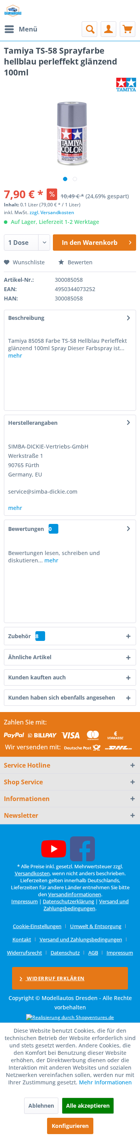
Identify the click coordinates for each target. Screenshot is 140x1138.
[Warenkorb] (127, 29)
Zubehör (23, 636)
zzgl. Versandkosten (52, 212)
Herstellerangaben (33, 422)
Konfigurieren (70, 1125)
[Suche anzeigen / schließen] (89, 29)
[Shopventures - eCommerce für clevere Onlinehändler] (70, 1017)
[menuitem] (20, 29)
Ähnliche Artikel (29, 657)
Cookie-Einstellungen (37, 926)
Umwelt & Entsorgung (95, 926)
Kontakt (21, 939)
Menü (28, 28)
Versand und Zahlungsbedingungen (86, 905)
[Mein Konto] (108, 29)
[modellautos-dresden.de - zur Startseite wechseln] (13, 10)
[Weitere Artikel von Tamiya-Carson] (126, 84)
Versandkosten (32, 873)
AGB (93, 952)
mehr (15, 355)
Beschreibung (26, 317)
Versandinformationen (74, 894)
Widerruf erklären (55, 978)
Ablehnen (41, 1105)
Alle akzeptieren (88, 1105)
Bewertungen (26, 528)
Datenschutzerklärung (68, 901)
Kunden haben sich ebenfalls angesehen (61, 697)
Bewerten (79, 262)
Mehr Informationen (105, 1082)
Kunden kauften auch (37, 677)
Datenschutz (65, 952)
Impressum (24, 901)
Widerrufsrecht (24, 952)
